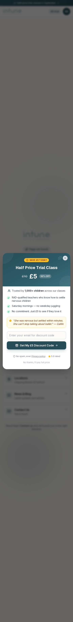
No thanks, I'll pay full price (36, 362)
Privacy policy (38, 356)
